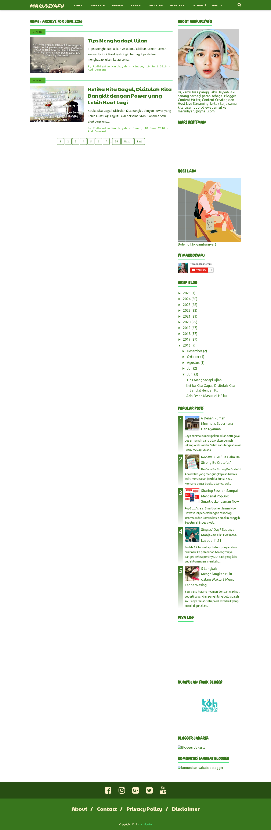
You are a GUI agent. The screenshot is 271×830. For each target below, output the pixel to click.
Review (117, 5)
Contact (107, 808)
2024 (187, 299)
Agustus (193, 362)
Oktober (193, 357)
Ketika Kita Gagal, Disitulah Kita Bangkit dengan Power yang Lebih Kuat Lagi (130, 95)
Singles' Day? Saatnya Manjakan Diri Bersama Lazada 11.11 (219, 535)
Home (77, 5)
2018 (187, 334)
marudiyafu (47, 6)
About (217, 5)
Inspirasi (177, 5)
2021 (187, 316)
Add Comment (97, 69)
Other (198, 5)
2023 (187, 305)
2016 (187, 345)
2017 (187, 339)
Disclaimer (186, 808)
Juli (190, 368)
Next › (127, 141)
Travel (136, 5)
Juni (190, 374)
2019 (187, 328)
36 (116, 141)
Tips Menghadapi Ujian (118, 40)
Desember (195, 351)
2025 (187, 293)
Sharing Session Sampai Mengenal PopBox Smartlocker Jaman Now (220, 496)
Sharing (156, 5)
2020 (187, 322)
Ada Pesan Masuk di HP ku (206, 396)
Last (139, 141)
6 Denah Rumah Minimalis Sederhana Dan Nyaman (217, 423)
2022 (187, 310)
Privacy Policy (144, 808)
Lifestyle (97, 5)
